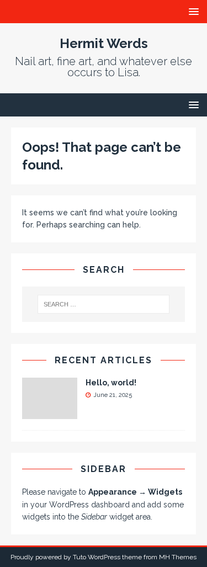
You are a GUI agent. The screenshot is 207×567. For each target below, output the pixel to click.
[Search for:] (103, 304)
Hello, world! (111, 382)
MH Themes (178, 557)
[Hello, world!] (49, 412)
